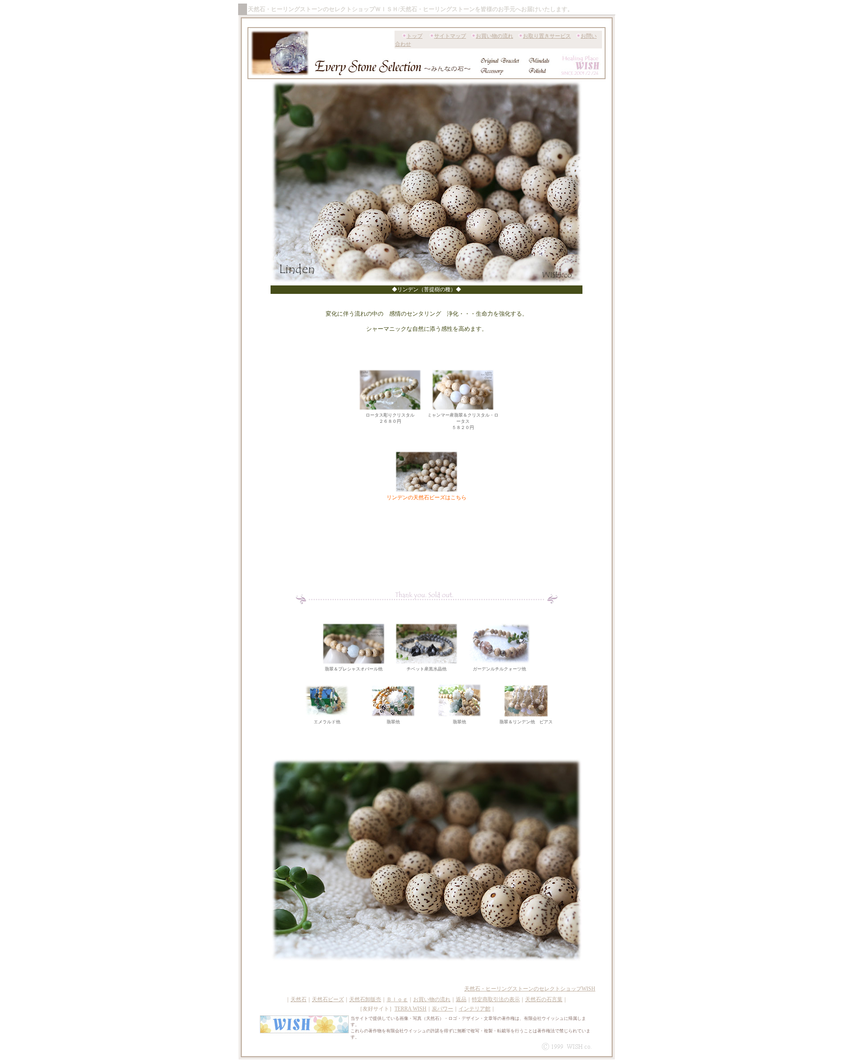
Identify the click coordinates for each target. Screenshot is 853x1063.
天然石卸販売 (365, 999)
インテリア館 (474, 1009)
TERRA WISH (410, 1009)
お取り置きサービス (547, 36)
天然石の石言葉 (543, 999)
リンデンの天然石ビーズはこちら (426, 497)
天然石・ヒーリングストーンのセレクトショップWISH (529, 989)
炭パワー (442, 1009)
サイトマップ (450, 36)
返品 (461, 999)
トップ (415, 36)
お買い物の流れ (494, 36)
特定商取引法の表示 (496, 999)
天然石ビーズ (328, 999)
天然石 (299, 999)
